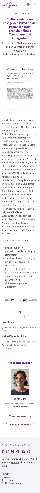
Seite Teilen (20, 316)
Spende (15, 462)
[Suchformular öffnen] (35, 5)
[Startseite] (9, 5)
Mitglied (6, 466)
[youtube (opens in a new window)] (23, 451)
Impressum (7, 476)
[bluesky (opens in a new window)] (12, 451)
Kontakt (5, 473)
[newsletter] (28, 451)
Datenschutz (7, 480)
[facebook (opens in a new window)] (17, 451)
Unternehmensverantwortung (20, 424)
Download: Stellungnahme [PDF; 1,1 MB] (21, 329)
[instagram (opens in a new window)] (7, 451)
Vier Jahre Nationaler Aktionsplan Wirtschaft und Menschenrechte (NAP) (21, 345)
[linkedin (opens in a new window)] (3, 451)
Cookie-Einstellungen (11, 483)
